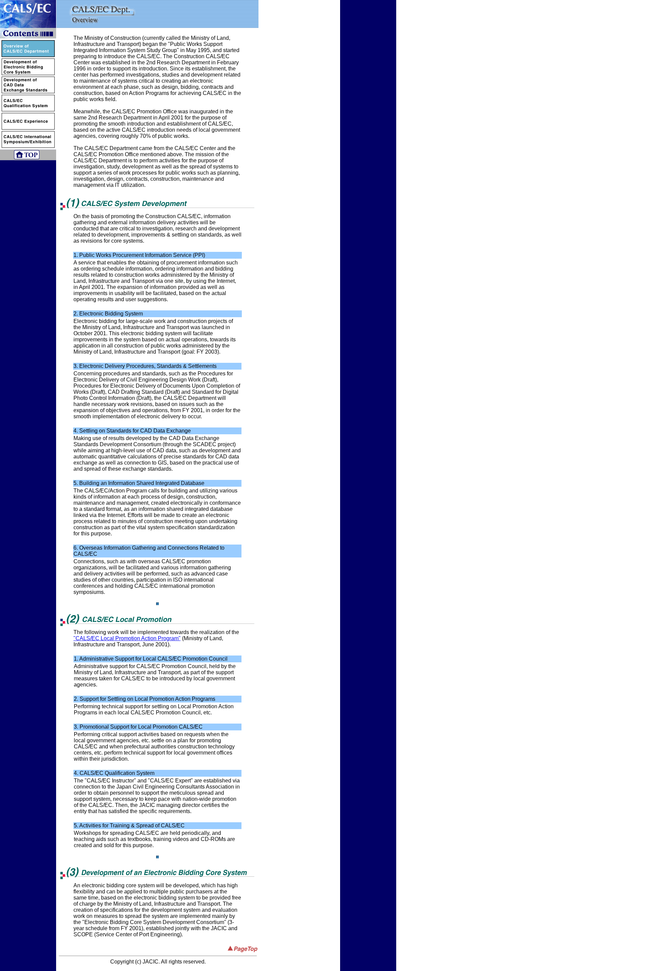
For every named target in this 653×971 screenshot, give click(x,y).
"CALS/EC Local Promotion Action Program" (127, 638)
